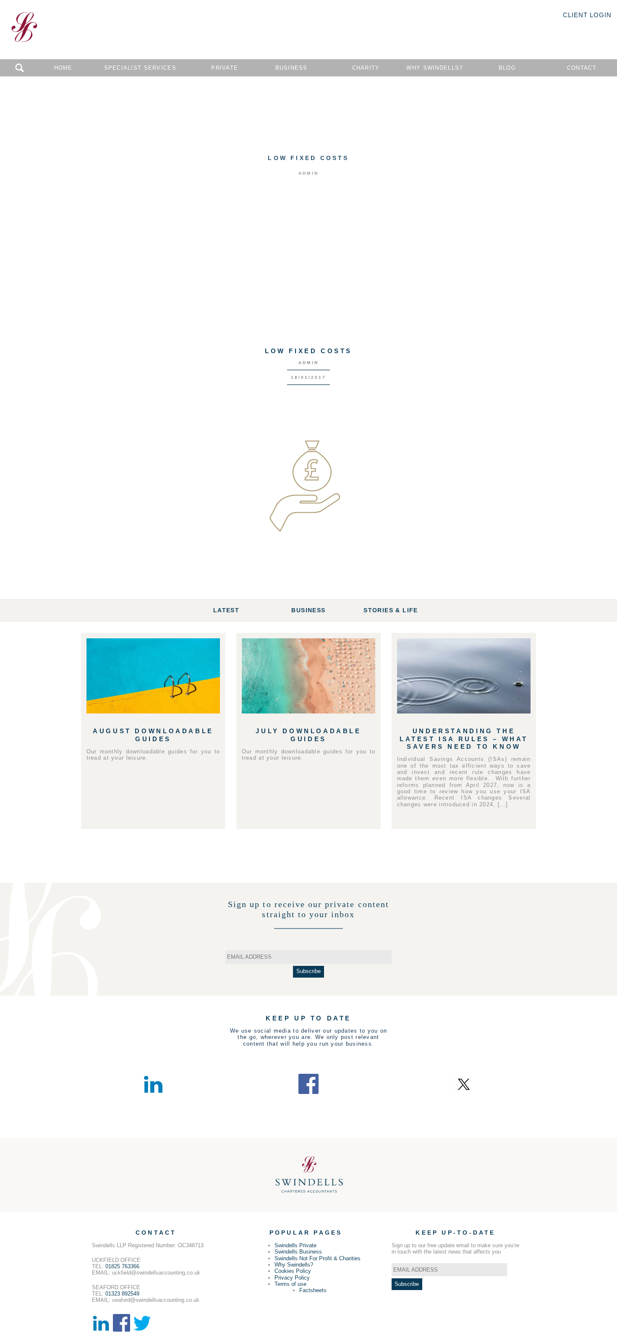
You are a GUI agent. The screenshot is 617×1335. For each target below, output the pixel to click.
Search (19, 67)
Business (291, 68)
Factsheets (313, 1290)
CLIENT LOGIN (587, 14)
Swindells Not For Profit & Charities (318, 1258)
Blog (507, 68)
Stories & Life (390, 610)
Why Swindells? (434, 68)
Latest (226, 610)
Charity (366, 68)
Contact (581, 68)
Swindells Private (295, 1245)
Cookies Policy (293, 1271)
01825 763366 (122, 1266)
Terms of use (290, 1284)
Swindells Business (298, 1251)
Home (63, 68)
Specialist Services (140, 68)
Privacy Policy (292, 1278)
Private (224, 68)
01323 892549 (122, 1293)
